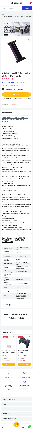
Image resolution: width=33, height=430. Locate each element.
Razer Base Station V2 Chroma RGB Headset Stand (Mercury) (8, 351)
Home (2, 14)
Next (30, 351)
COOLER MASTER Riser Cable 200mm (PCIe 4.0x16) (16, 74)
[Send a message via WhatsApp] (30, 427)
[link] (13, 336)
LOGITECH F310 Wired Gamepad (24, 351)
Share (29, 98)
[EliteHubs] (16, 3)
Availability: (5, 104)
